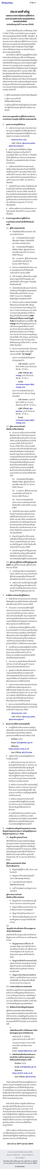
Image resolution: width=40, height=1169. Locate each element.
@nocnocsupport (16, 146)
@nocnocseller (28, 143)
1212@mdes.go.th (24, 742)
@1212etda (27, 752)
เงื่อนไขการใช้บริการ (27, 1155)
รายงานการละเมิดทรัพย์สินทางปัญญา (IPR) (20, 1152)
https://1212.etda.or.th (19, 748)
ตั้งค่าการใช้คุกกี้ (20, 1158)
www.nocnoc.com (19, 139)
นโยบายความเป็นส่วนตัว (13, 1155)
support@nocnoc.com (27, 1050)
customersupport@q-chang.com (25, 386)
